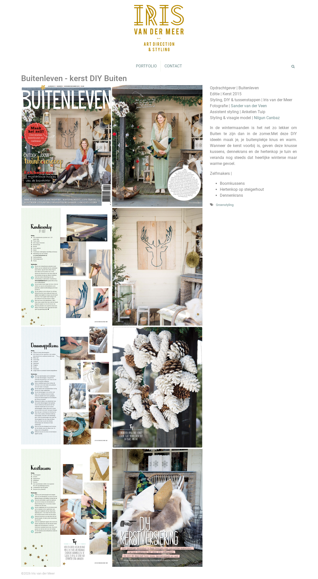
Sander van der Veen (249, 105)
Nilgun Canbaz (267, 117)
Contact (173, 66)
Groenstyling (225, 205)
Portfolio (146, 66)
